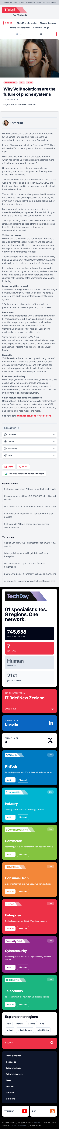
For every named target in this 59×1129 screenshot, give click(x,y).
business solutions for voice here (34, 415)
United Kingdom (25, 1030)
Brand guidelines (13, 1055)
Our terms (10, 1099)
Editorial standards (14, 1074)
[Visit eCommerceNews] (20, 829)
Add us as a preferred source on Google (26, 473)
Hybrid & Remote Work (20, 28)
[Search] (41, 34)
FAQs (8, 1080)
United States (43, 1030)
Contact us (11, 1062)
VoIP (30, 82)
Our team (10, 1092)
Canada (31, 1024)
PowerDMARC (36, 1125)
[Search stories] (52, 1042)
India (42, 1024)
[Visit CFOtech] (20, 755)
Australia (19, 1024)
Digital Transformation (27, 23)
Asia (9, 1024)
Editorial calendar (14, 1068)
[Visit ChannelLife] (20, 792)
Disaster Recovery (48, 23)
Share (10, 466)
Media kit (23, 780)
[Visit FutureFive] (20, 867)
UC (21, 82)
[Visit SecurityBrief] (20, 941)
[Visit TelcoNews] (20, 980)
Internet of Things (41, 28)
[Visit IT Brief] (20, 904)
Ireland (10, 1030)
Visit (9, 780)
